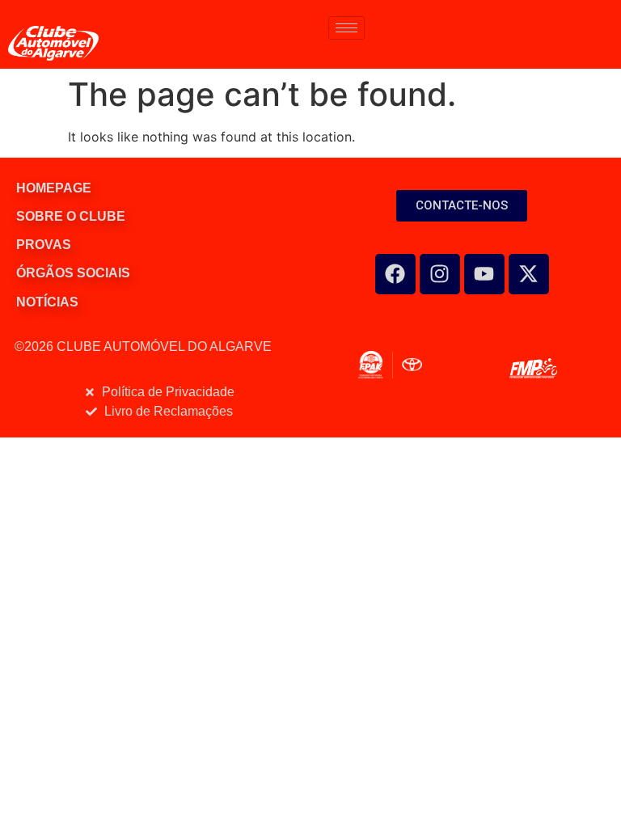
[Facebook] (395, 274)
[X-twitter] (529, 274)
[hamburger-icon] (346, 28)
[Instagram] (440, 274)
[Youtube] (484, 274)
